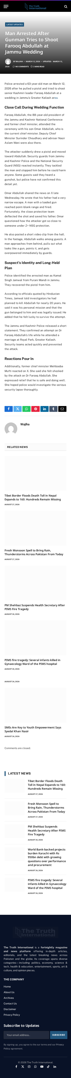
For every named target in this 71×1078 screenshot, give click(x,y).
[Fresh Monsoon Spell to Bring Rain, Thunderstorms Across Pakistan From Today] (35, 528)
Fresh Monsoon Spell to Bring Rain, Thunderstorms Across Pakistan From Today (34, 552)
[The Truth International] (35, 6)
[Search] (65, 6)
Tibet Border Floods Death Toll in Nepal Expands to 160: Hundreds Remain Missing (33, 497)
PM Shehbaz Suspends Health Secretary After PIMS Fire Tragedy (47, 830)
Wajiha (19, 61)
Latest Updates (15, 24)
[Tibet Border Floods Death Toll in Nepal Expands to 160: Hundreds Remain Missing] (35, 473)
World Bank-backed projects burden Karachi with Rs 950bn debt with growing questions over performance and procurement (47, 857)
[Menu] (6, 6)
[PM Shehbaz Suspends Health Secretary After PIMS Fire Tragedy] (35, 583)
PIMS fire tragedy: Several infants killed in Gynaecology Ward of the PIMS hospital (32, 661)
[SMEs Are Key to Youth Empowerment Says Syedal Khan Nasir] (35, 705)
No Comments (22, 67)
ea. (56, 97)
